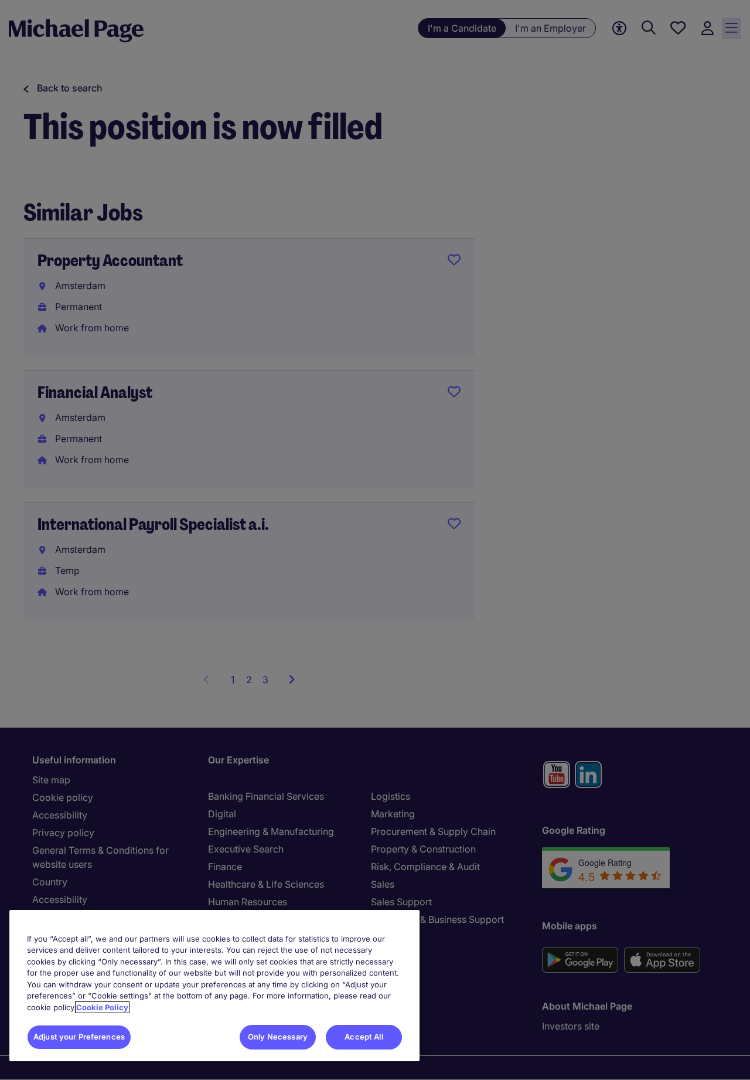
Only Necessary (278, 1036)
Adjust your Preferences (79, 1036)
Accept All (364, 1036)
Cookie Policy (102, 1007)
